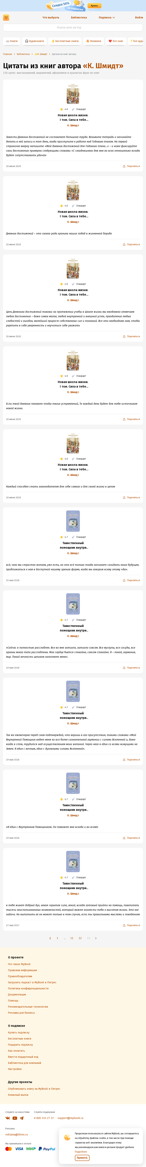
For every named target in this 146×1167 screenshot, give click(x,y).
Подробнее (81, 1151)
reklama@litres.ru (16, 1134)
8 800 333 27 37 (44, 1118)
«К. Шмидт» (103, 65)
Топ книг (118, 41)
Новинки (95, 41)
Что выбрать (51, 17)
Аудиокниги (36, 41)
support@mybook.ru (70, 1118)
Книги (13, 41)
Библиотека (79, 17)
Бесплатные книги (67, 41)
